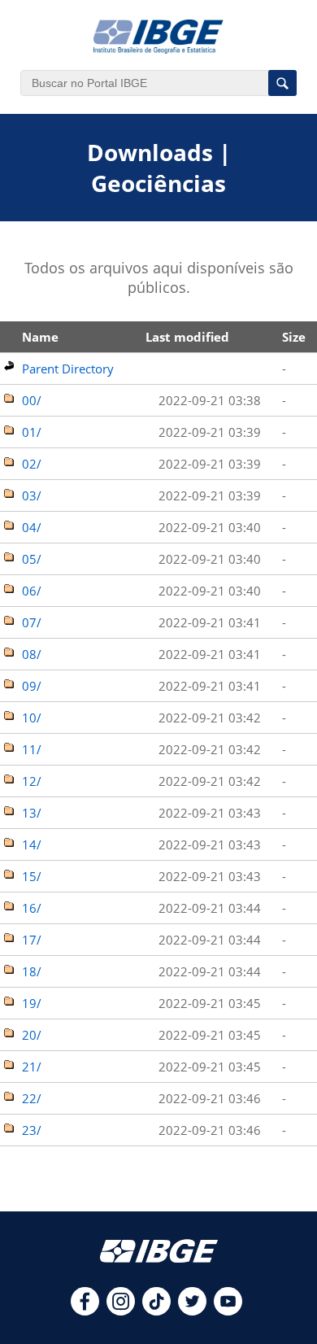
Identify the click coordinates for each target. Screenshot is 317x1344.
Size (294, 337)
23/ (31, 1130)
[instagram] (120, 1311)
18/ (31, 971)
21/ (31, 1066)
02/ (31, 464)
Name (40, 337)
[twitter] (192, 1311)
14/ (31, 844)
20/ (31, 1035)
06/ (31, 591)
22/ (31, 1098)
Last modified (187, 337)
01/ (31, 432)
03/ (31, 495)
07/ (31, 622)
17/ (31, 940)
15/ (31, 876)
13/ (31, 813)
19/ (31, 1003)
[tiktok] (156, 1311)
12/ (31, 781)
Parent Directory (68, 368)
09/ (31, 686)
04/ (31, 527)
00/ (31, 400)
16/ (31, 908)
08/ (31, 654)
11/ (31, 749)
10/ (31, 717)
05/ (31, 559)
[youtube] (228, 1311)
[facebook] (85, 1311)
